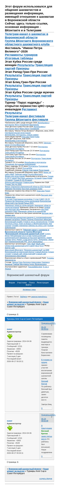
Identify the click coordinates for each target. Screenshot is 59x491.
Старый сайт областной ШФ (23, 254)
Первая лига (10, 197)
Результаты (25, 65)
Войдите (23, 297)
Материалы (34, 125)
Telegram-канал (21, 174)
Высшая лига (46, 195)
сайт (13, 248)
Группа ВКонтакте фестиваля (26, 119)
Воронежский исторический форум (19, 252)
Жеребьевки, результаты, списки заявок (22, 135)
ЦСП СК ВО (27, 236)
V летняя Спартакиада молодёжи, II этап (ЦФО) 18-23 (27, 199)
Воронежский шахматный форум (25, 302)
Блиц (37, 137)
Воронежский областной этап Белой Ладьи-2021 (28, 202)
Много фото (24, 128)
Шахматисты (10, 260)
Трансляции (10, 149)
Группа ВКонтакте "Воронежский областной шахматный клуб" (25, 233)
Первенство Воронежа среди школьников (22, 201)
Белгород (27, 262)
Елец (21, 262)
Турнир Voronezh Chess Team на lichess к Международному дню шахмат (29, 224)
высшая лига (14, 209)
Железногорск (41, 264)
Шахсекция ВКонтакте (14, 250)
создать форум (45, 478)
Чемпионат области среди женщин (19, 205)
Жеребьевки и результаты (16, 140)
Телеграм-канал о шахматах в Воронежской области (26, 35)
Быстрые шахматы (30, 189)
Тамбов (16, 264)
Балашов (8, 264)
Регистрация (44, 170)
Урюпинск (45, 262)
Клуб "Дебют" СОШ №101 (22, 239)
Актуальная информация (25, 164)
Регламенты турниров (21, 54)
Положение (34, 128)
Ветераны (17, 189)
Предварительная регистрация (18, 133)
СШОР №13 (34, 246)
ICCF (42, 246)
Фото (17, 125)
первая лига (10, 215)
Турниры (50, 258)
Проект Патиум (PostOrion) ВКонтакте (36, 219)
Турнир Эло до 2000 (13, 184)
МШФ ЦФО (40, 244)
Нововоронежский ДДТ (17, 241)
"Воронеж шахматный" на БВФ (36, 250)
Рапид (32, 137)
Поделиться (46, 323)
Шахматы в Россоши (28, 238)
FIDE (29, 244)
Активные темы (29, 289)
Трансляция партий (37, 75)
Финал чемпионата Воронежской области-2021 (24, 187)
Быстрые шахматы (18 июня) (30, 178)
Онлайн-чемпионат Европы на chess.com (29, 226)
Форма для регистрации (15, 176)
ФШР (33, 244)
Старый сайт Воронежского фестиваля (25, 255)
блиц (15, 211)
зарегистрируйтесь (39, 297)
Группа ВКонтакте (17, 145)
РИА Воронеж (15, 236)
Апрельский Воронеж (13, 182)
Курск (32, 264)
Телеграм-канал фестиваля (25, 116)
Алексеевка (36, 262)
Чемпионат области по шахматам (32, 211)
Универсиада (28, 182)
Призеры (22, 68)
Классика (25, 137)
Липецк (15, 262)
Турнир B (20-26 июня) (22, 180)
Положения (24, 125)
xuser (9, 329)
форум (8, 248)
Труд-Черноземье (35, 241)
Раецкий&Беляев (35, 267)
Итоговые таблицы (19, 58)
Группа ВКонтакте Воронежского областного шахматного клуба (29, 42)
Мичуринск (24, 264)
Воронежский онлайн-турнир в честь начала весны (26, 222)
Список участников (30, 170)
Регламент (29, 109)
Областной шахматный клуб (17, 246)
